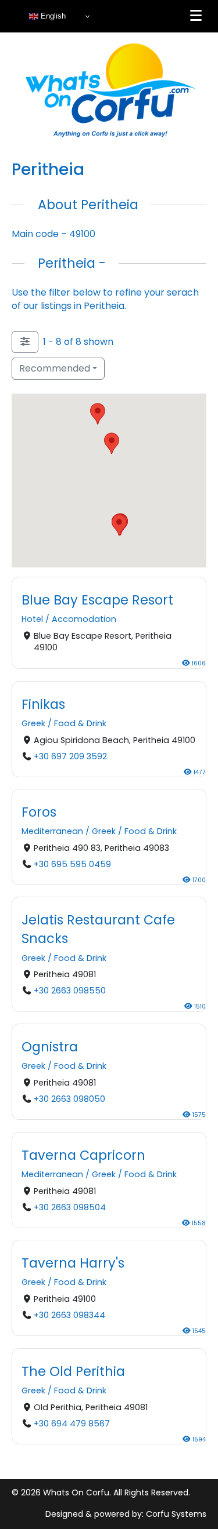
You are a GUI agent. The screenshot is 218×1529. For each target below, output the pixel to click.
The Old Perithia (73, 1371)
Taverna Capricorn (83, 1155)
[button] (97, 414)
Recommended (54, 368)
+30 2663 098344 (69, 1315)
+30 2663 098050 (69, 1099)
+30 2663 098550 (70, 991)
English (52, 16)
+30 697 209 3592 (70, 756)
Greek (33, 723)
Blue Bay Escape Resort (97, 600)
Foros (39, 812)
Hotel (32, 619)
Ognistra (50, 1046)
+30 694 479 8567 (72, 1423)
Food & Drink (80, 723)
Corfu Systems (176, 1514)
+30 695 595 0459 (72, 864)
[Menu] (195, 16)
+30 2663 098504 (70, 1207)
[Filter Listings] (25, 342)
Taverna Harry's (73, 1263)
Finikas (43, 703)
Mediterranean (52, 831)
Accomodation (84, 619)
